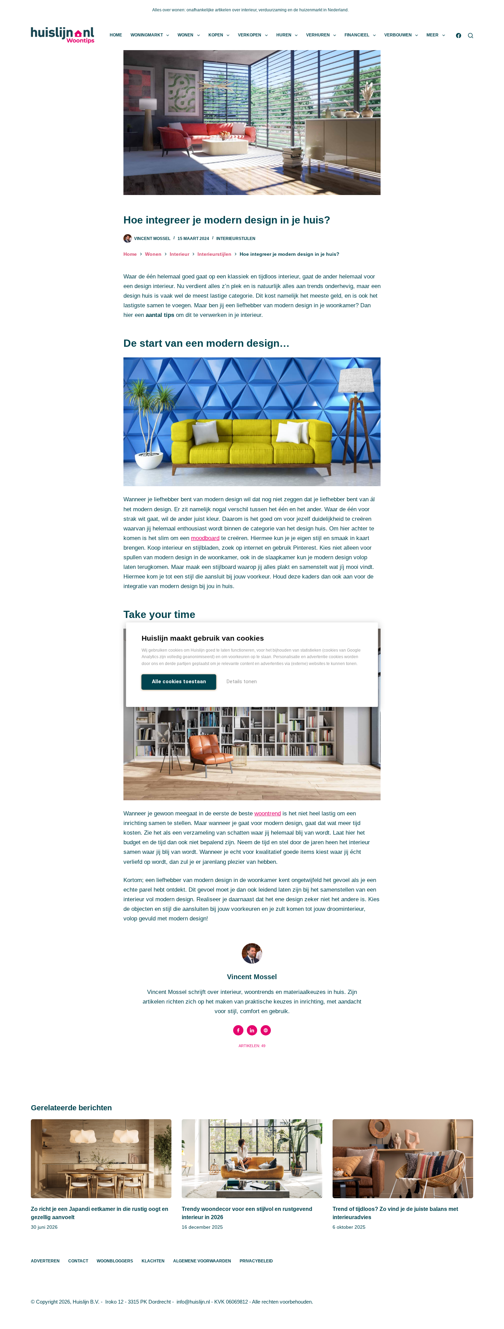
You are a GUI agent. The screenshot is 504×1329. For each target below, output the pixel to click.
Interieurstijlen (235, 238)
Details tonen (242, 681)
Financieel (357, 35)
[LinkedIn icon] (252, 1030)
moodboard (205, 538)
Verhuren (318, 35)
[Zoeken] (470, 35)
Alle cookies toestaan (179, 681)
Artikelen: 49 (252, 1046)
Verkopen (249, 35)
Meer (433, 35)
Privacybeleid (256, 1261)
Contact (78, 1261)
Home (116, 35)
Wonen (185, 35)
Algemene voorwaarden (202, 1261)
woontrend (267, 813)
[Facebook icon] (238, 1030)
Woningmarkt (147, 35)
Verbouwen (398, 35)
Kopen (215, 35)
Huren (283, 35)
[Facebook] (458, 35)
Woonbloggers (115, 1261)
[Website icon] (266, 1030)
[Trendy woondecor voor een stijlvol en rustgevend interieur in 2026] (252, 1159)
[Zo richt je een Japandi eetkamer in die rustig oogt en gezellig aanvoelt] (101, 1159)
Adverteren (45, 1261)
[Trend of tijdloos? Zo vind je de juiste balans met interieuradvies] (403, 1159)
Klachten (153, 1261)
